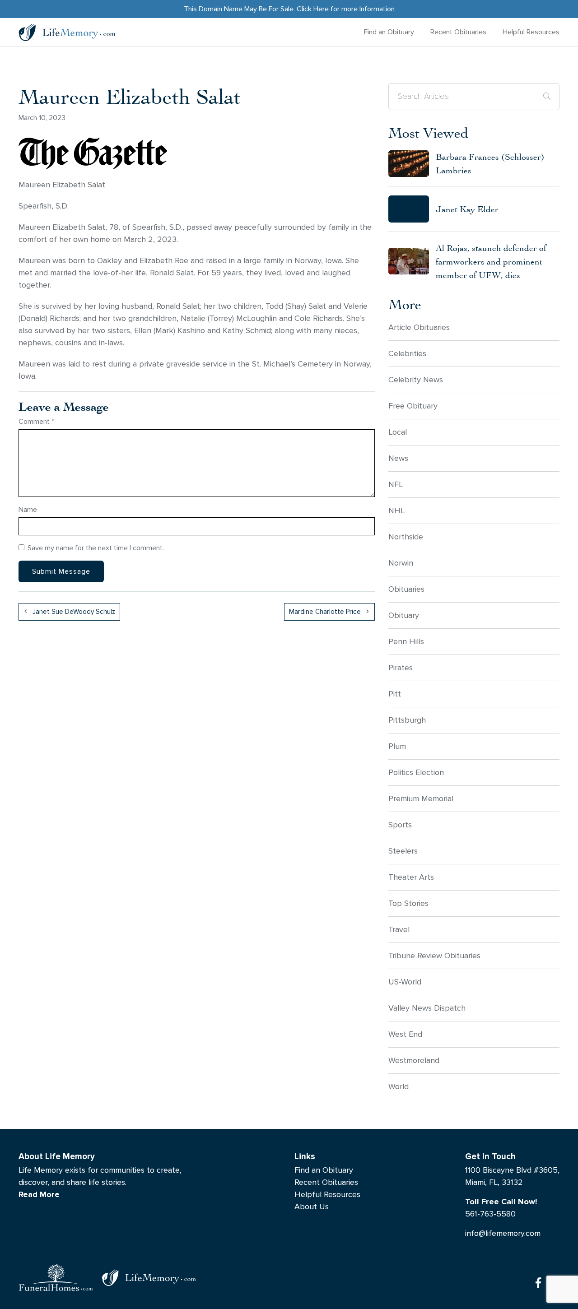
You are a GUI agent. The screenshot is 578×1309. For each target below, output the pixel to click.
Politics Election (416, 772)
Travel (399, 929)
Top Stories (408, 903)
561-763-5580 (490, 1214)
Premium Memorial (420, 798)
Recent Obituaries (458, 32)
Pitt (394, 694)
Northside (405, 537)
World (398, 1086)
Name (28, 509)
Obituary (403, 615)
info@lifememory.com (503, 1233)
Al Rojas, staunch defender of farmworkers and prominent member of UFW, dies (491, 261)
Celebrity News (415, 380)
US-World (404, 982)
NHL (396, 510)
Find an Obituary (389, 32)
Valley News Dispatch (427, 1008)
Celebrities (407, 353)
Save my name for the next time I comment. (96, 547)
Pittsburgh (407, 720)
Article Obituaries (419, 327)
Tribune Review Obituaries (434, 956)
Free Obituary (413, 406)
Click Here (313, 9)
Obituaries (406, 589)
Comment (36, 421)
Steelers (403, 851)
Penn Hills (406, 641)
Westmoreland (413, 1060)
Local (397, 432)
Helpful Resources (531, 32)
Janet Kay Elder (467, 208)
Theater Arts (411, 877)
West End (405, 1034)
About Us (311, 1207)
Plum (397, 746)
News (398, 458)
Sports (400, 825)
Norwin (400, 563)
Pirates (400, 668)
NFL (395, 484)
